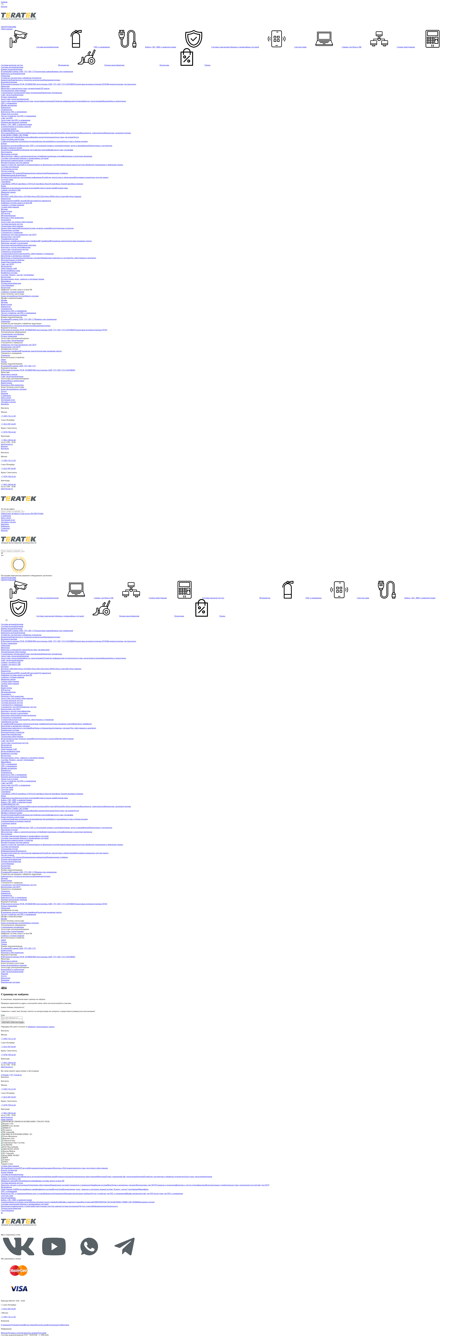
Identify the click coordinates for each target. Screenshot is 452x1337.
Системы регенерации (10, 167)
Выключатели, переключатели (92, 133)
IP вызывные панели (58, 241)
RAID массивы (31, 201)
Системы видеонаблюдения (12, 67)
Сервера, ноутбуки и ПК (11, 190)
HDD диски (20, 201)
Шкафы (51, 150)
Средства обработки (85, 165)
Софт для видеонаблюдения (12, 95)
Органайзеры (11, 150)
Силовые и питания (54, 146)
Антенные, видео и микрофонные (75, 146)
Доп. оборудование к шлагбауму (83, 258)
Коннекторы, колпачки (113, 133)
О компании (6, 396)
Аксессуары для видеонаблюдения (15, 99)
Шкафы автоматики (9, 105)
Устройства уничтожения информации (26, 177)
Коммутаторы (6, 211)
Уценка (4, 362)
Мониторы (5, 86)
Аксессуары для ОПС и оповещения (15, 120)
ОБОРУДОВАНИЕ (8, 27)
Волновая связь (61, 188)
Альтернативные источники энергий (16, 127)
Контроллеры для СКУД (10, 237)
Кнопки (18, 262)
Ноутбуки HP (46, 196)
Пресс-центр (6, 398)
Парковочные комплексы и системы (55, 258)
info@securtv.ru (7, 444)
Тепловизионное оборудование (13, 91)
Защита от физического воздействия (48, 165)
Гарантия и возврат (30, 1333)
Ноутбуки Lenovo (59, 196)
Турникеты (5, 254)
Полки (3, 150)
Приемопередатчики (52, 80)
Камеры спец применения (62, 71)
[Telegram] (124, 1255)
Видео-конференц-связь (10, 271)
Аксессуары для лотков (63, 137)
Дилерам (14, 1325)
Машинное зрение (8, 192)
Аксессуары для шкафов (63, 150)
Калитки (13, 254)
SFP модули (5, 213)
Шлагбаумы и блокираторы (12, 258)
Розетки (59, 133)
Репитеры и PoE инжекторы (12, 218)
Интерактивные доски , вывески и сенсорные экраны (22, 279)
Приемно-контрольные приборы (14, 122)
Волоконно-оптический (10, 146)
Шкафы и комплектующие (11, 148)
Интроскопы (23, 228)
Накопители (6, 199)
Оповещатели (6, 110)
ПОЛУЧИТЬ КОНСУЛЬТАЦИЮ (13, 1022)
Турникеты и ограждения (11, 252)
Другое (76, 137)
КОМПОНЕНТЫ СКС (10, 131)
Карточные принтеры (27, 245)
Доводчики (10, 262)
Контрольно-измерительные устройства (17, 160)
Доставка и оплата (8, 402)
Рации (3, 186)
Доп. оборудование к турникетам (40, 254)
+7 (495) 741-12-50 (8, 416)
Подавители (6, 177)
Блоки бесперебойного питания (50, 141)
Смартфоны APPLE (9, 184)
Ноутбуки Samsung (73, 196)
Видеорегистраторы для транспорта (121, 84)
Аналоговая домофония (29, 241)
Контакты (5, 404)
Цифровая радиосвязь (9, 188)
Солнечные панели (8, 129)
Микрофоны (6, 281)
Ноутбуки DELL (34, 196)
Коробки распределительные (42, 137)
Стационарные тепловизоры (12, 93)
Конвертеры (6, 80)
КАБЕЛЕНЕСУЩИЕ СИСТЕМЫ (14, 135)
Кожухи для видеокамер (93, 101)
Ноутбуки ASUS (21, 196)
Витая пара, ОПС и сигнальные (33, 146)
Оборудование (7, 29)
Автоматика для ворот (32, 258)
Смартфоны (5, 182)
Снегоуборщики (7, 285)
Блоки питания (19, 141)
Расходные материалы (10, 245)
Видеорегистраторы (9, 82)
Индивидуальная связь (46, 188)
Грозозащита (6, 220)
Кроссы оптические (19, 133)
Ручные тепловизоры (32, 93)
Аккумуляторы (32, 141)
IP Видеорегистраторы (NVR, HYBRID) (17, 84)
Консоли (9, 137)
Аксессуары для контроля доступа (14, 249)
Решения (4, 393)
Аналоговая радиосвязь (27, 188)
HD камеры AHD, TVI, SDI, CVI (22, 71)
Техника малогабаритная (11, 283)
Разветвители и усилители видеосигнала (27, 80)
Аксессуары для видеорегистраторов (38, 101)
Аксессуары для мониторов (28, 88)
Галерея (21, 1325)
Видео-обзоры (30, 1325)
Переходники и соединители (100, 146)
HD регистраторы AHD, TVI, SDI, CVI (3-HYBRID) (54, 84)
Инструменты (6, 152)
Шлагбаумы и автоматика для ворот (15, 256)
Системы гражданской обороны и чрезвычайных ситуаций (24, 158)
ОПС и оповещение (9, 103)
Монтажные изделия (9, 154)
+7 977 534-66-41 (15, 1075)
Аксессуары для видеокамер (12, 101)
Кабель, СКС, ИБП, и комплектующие (16, 124)
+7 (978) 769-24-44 (8, 432)
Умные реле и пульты (9, 114)
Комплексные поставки (10, 982)
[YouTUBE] (54, 1255)
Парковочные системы (10, 230)
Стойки (16, 137)
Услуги (4, 391)
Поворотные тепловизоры (51, 93)
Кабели (4, 143)
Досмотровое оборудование (12, 226)
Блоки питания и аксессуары (12, 139)
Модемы (4, 209)
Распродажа (5, 288)
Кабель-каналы (25, 137)
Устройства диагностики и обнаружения (58, 177)
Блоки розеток (42, 150)
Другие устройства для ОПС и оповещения (18, 116)
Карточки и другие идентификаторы (15, 247)
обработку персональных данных (41, 1027)
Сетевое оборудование (10, 207)
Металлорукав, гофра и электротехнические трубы (21, 156)
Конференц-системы (9, 273)
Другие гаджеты (7, 171)
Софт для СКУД (7, 264)
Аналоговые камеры (44, 71)
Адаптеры (127, 133)
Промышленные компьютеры (34, 173)
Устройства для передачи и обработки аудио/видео (21, 78)
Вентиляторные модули (26, 150)
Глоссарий (42, 1333)
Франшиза (5, 980)
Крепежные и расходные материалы (77, 156)
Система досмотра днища (39, 228)
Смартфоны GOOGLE (26, 184)
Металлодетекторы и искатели (61, 228)
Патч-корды (51, 133)
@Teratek (4, 1075)
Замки (3, 262)
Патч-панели (6, 133)
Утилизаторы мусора (9, 169)
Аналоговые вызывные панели (79, 241)
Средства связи (7, 179)
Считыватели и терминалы (12, 232)
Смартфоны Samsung (74, 184)
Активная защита (70, 165)
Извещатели (6, 107)
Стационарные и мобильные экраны (108, 165)
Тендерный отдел (8, 400)
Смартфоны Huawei (43, 184)
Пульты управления (9, 97)
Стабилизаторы (7, 141)
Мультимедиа (6, 266)
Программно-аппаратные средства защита (91, 177)
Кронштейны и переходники (114, 101)
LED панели (45, 88)
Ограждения (22, 254)
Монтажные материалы (36, 133)
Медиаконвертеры (8, 215)
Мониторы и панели (9, 88)
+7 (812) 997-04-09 (8, 424)
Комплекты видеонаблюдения (13, 74)
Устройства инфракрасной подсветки (68, 101)
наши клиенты (7, 1119)
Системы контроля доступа (12, 224)
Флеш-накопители (8, 201)
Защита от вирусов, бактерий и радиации (17, 165)
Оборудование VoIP (9, 268)
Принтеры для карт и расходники (14, 243)
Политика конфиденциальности (48, 1325)
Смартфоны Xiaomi (58, 184)
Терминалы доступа (9, 235)
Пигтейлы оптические (71, 133)
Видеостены (6, 277)
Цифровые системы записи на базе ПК (16, 203)
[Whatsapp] (89, 1255)
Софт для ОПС (7, 118)
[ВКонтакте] (18, 1255)
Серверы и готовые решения (12, 205)
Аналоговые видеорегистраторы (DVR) (91, 84)
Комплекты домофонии (10, 241)
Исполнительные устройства (12, 260)
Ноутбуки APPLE (8, 196)
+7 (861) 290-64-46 (8, 440)
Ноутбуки (5, 194)
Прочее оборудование (9, 228)
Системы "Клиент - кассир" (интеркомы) (17, 275)
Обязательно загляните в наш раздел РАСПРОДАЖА (22, 514)
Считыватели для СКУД (26, 235)
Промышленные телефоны (57, 173)
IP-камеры (5, 71)
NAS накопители (44, 201)
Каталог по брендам (9, 1170)
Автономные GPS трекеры (11, 173)
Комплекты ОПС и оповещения (14, 112)
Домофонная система (9, 239)
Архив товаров (7, 1172)
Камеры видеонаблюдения (11, 69)
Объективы (5, 76)
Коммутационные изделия (52, 156)
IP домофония (44, 241)
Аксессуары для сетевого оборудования (17, 222)
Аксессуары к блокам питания (75, 141)
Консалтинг (5, 978)
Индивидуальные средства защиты (15, 163)
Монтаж (4, 1333)
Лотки (3, 137)
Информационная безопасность (13, 175)
